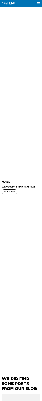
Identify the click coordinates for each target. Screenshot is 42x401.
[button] (38, 3)
